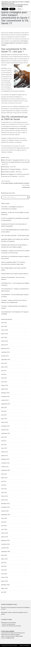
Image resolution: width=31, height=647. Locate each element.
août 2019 (4, 555)
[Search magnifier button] (28, 197)
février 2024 (4, 385)
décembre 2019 (5, 540)
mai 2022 (3, 440)
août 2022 (4, 437)
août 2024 (4, 363)
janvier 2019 (4, 581)
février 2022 (4, 452)
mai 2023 (3, 411)
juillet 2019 (4, 559)
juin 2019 (3, 562)
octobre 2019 (5, 548)
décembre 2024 (5, 348)
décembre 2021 (5, 459)
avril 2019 (4, 570)
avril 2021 (4, 488)
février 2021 (4, 496)
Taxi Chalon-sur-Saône (9, 171)
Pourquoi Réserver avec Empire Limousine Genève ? (15, 273)
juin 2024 (3, 370)
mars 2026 (4, 326)
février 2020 (4, 533)
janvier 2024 (4, 389)
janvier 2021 (4, 500)
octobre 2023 (5, 400)
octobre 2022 (5, 429)
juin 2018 (3, 592)
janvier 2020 (4, 537)
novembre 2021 (5, 463)
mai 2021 (3, 485)
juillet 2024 (4, 367)
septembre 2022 (5, 433)
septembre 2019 (5, 551)
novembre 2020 (5, 507)
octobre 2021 (5, 466)
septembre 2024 (5, 359)
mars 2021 (4, 492)
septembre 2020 (5, 514)
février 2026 (4, 330)
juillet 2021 (4, 477)
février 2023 (4, 422)
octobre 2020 (5, 511)
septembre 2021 (5, 470)
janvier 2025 (4, 345)
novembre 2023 (5, 396)
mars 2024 (4, 381)
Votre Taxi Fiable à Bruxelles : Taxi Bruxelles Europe (15, 235)
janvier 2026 (4, 333)
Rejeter (12, 9)
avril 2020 (4, 525)
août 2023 (4, 407)
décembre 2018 (5, 584)
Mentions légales (13, 645)
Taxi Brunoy (6, 166)
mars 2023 (4, 418)
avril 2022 (4, 444)
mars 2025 (4, 337)
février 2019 (4, 577)
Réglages (20, 6)
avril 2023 (4, 415)
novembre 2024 (5, 352)
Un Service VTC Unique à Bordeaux (12, 169)
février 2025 (4, 341)
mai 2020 (3, 522)
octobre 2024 (5, 356)
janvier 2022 (4, 455)
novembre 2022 (5, 426)
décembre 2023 (5, 393)
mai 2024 (3, 374)
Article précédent (15, 182)
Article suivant (26, 186)
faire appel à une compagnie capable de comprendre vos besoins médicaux (14, 43)
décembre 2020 (5, 503)
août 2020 (4, 518)
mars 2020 (4, 529)
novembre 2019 (5, 544)
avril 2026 (4, 322)
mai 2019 (3, 566)
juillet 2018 (4, 588)
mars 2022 (4, 448)
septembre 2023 (5, 404)
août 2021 (4, 474)
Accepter (5, 9)
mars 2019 (4, 573)
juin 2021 (3, 481)
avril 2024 (4, 378)
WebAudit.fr (27, 645)
